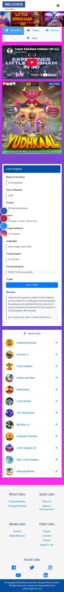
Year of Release (14, 190)
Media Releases (17, 536)
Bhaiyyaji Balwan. (26, 471)
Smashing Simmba (26, 342)
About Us (46, 501)
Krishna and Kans (26, 377)
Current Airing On (14, 266)
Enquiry (46, 531)
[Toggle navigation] (58, 5)
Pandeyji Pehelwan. (27, 436)
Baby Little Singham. (28, 459)
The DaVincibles (25, 412)
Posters (54, 30)
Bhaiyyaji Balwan (17, 501)
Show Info (15, 30)
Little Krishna (24, 401)
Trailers (35, 30)
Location (47, 536)
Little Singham (24, 366)
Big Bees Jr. (23, 424)
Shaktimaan (23, 389)
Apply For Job (46, 545)
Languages (11, 241)
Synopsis (10, 292)
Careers (47, 540)
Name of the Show (15, 177)
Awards (17, 531)
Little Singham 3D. (27, 447)
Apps (34, 38)
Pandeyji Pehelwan (17, 506)
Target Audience (14, 228)
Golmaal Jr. (22, 354)
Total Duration (13, 254)
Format (10, 202)
